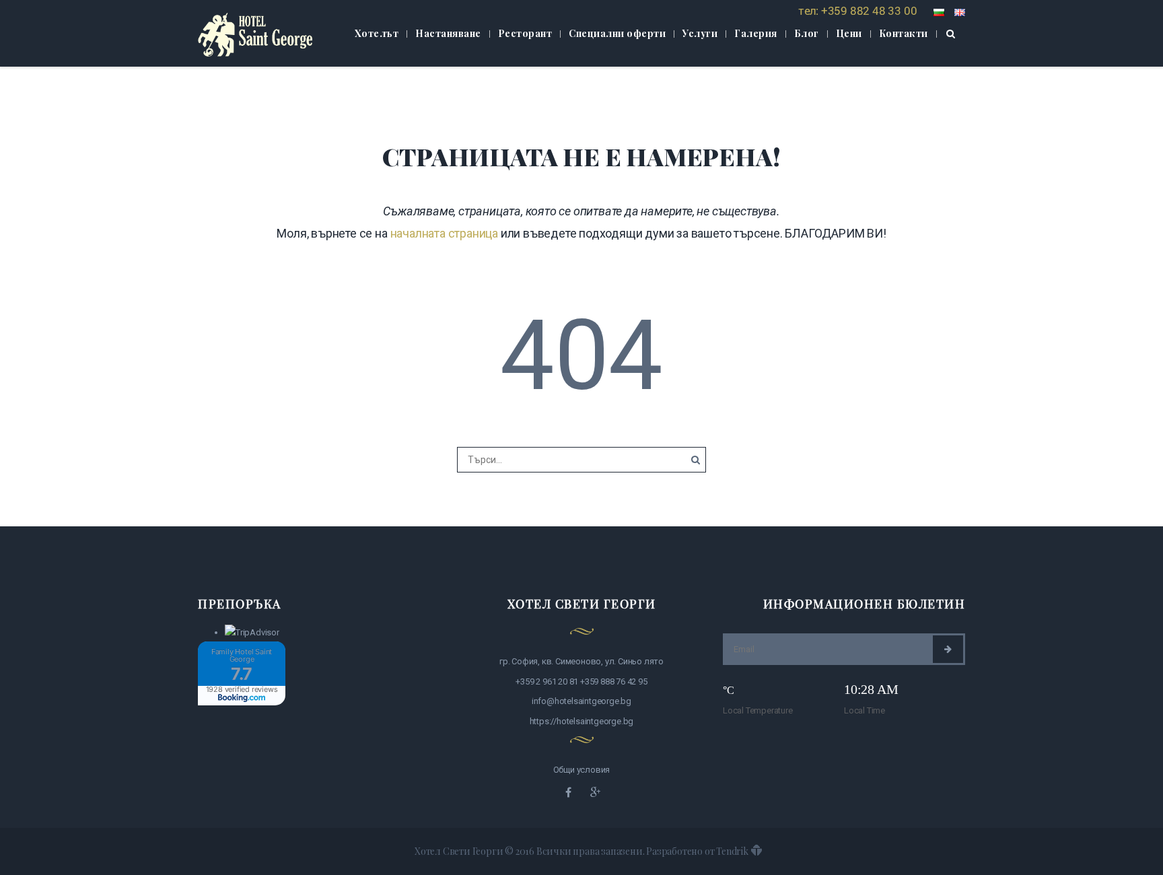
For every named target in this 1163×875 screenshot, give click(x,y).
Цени (849, 33)
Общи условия (581, 770)
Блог (806, 33)
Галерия (755, 33)
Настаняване (448, 33)
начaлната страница (444, 233)
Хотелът (377, 33)
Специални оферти (617, 33)
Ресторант (525, 33)
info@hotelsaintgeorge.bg (581, 701)
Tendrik (732, 851)
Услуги (699, 33)
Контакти (903, 33)
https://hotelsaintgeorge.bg (582, 721)
